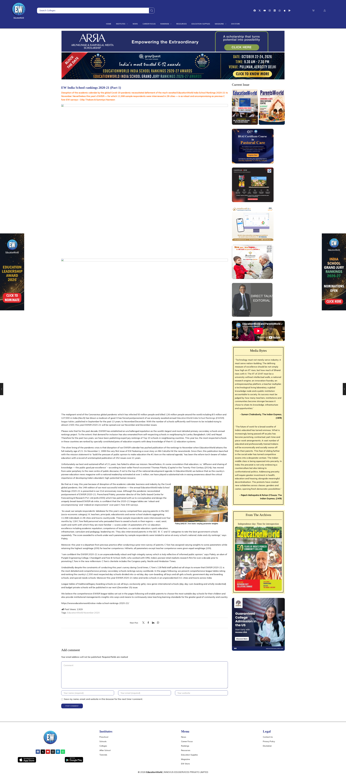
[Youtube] (264, 10)
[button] (313, 10)
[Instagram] (269, 10)
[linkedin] (153, 623)
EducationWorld (154, 772)
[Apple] (284, 10)
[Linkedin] (274, 10)
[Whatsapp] (279, 10)
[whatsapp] (157, 623)
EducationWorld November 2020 (83, 612)
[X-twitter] (259, 10)
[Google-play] (289, 10)
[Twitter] (144, 623)
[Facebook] (254, 10)
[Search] (151, 10)
